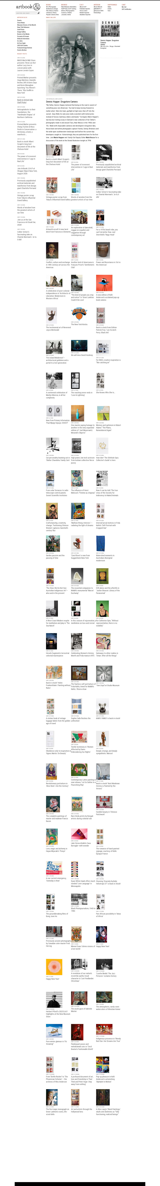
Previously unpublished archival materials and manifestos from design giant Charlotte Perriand (108, 167)
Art (47, 7)
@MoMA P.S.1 (98, 9)
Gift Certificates (126, 9)
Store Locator (83, 11)
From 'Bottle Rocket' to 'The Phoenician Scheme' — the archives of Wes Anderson (57, 1079)
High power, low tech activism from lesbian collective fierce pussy (82, 460)
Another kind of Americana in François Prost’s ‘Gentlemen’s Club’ (82, 265)
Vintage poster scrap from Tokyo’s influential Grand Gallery (26, 198)
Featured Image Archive (24, 48)
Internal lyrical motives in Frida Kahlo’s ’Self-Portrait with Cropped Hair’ (108, 525)
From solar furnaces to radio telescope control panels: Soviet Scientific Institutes (57, 493)
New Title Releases (23, 27)
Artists (63, 11)
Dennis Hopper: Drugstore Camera (61, 101)
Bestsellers (73, 7)
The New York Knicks (79, 324)
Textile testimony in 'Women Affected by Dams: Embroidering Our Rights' (82, 749)
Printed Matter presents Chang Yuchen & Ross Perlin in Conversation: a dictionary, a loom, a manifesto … (26, 129)
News (109, 7)
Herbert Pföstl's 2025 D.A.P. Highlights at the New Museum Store (58, 1014)
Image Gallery (21, 32)
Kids (57, 14)
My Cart (124, 7)
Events (109, 9)
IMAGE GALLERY (51, 17)
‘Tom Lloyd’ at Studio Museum (107, 685)
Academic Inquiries (85, 14)
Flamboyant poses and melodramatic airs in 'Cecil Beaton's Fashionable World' (82, 1046)
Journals (63, 14)
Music (51, 11)
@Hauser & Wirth (98, 11)
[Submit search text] (38, 13)
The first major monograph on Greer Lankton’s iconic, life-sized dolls (57, 1111)
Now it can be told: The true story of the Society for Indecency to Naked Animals (107, 493)
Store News (21, 23)
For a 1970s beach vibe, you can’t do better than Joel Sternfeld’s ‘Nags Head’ (107, 232)
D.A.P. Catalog (72, 9)
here (88, 134)
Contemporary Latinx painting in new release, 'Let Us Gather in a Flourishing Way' (83, 782)
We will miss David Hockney (82, 355)
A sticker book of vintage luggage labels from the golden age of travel (58, 721)
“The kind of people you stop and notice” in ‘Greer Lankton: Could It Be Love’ (82, 297)
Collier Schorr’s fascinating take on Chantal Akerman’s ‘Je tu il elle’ (108, 194)
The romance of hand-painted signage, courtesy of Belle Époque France (107, 851)
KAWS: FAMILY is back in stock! (108, 718)
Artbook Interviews (23, 39)
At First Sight (21, 43)
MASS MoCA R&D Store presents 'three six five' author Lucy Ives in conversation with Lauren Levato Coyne (26, 65)
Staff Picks (64, 9)
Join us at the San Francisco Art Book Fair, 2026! (26, 222)
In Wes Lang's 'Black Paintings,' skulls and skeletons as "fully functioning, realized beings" (108, 1111)
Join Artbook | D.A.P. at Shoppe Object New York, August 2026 (27, 171)
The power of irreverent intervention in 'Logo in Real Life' (26, 159)
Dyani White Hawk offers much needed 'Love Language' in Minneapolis (83, 883)
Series (69, 14)
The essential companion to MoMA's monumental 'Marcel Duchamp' (82, 590)
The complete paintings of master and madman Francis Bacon (57, 818)
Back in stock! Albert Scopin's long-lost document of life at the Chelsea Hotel (57, 161)
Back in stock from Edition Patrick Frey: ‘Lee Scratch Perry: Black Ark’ (106, 330)
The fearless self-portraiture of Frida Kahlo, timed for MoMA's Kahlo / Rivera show (83, 686)
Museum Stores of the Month (26, 25)
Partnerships (97, 12)
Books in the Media (23, 34)
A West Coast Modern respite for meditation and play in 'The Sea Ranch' (58, 623)
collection (81, 120)
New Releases (65, 7)
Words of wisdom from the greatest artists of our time (26, 210)
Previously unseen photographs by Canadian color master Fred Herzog (58, 943)
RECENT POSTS (22, 54)
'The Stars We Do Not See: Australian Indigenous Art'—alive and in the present (57, 590)
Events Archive (22, 50)
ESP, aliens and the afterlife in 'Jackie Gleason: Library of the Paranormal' (108, 590)
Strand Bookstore (73, 140)
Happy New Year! (102, 946)
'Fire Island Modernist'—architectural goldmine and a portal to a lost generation (57, 360)
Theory (54, 12)
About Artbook (98, 7)
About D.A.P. (83, 7)
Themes (69, 12)
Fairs (109, 11)
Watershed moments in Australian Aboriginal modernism (105, 558)
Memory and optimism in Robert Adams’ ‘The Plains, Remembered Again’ (108, 427)
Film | (47, 11)
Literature (49, 12)
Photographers (70, 11)
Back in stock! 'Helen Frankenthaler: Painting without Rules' (58, 685)
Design (56, 9)
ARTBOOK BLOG (22, 17)
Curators (63, 12)
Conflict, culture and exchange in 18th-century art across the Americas (58, 265)
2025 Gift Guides (22, 45)
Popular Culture (50, 14)
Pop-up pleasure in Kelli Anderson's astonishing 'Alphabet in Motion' (105, 1079)
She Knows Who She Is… (105, 392)
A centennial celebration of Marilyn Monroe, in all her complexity (56, 395)
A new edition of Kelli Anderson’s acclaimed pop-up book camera (107, 297)
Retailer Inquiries (84, 12)
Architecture (49, 9)
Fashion (56, 11)
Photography (52, 7)
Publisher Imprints (85, 9)
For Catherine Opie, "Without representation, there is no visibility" (107, 623)
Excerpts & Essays (23, 36)
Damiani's (70, 120)
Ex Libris (20, 41)
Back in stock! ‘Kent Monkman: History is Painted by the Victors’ (108, 786)
